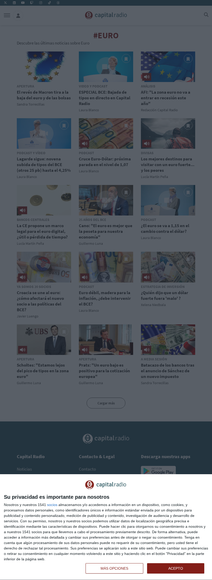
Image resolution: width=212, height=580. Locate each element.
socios (52, 505)
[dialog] (106, 527)
